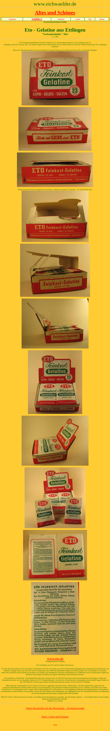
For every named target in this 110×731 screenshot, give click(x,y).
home (55, 725)
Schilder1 (37, 19)
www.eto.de (55, 658)
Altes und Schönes (55, 12)
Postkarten (12, 19)
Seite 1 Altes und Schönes (55, 716)
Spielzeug (61, 19)
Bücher (101, 19)
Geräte (78, 19)
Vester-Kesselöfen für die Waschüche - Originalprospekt (55, 708)
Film (90, 19)
